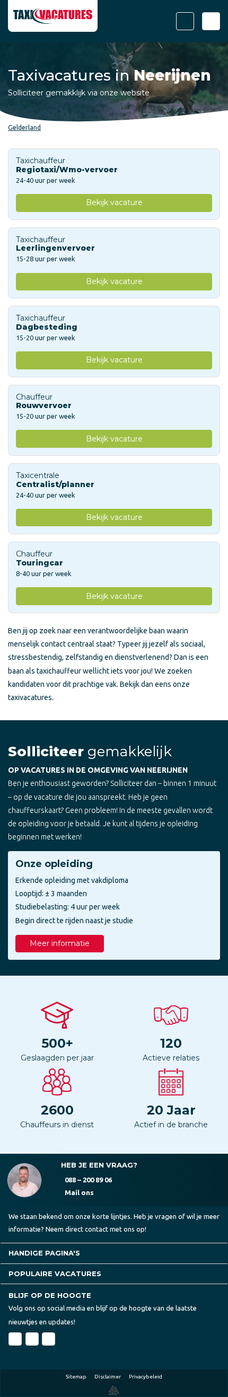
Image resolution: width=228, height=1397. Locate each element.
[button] (114, 1253)
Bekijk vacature (114, 202)
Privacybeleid (145, 1377)
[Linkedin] (32, 1339)
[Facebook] (15, 1339)
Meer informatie (60, 943)
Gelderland (24, 127)
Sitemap (76, 1377)
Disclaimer (107, 1377)
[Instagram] (48, 1339)
